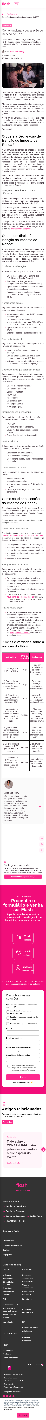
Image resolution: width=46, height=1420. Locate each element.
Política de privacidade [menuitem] (13, 1375)
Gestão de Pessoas (15, 1211)
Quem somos (8, 1241)
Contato (6, 1250)
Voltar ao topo (34, 1365)
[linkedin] (40, 806)
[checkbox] (23, 1017)
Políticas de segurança (12, 1245)
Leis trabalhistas (10, 1334)
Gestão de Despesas (15, 1216)
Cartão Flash (36, 1216)
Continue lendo (13, 1163)
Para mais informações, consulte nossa (21, 1407)
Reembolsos (27, 1281)
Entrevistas (7, 1288)
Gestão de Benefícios (16, 1206)
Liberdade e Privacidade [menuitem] (14, 1381)
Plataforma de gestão (16, 1221)
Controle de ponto (30, 1328)
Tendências (11, 14)
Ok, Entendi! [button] (23, 1415)
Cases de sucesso (10, 1357)
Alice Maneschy (16, 52)
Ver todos (7, 1122)
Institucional (8, 1350)
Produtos (7, 1354)
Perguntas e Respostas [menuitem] (13, 1387)
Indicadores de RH (10, 1305)
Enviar (23, 1077)
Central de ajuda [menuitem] (10, 1378)
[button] (2, 1149)
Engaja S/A (7, 1255)
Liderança (7, 1275)
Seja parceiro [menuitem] (9, 1384)
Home (5, 1236)
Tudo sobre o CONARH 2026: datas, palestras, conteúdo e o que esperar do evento (22, 1149)
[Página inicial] (3, 14)
